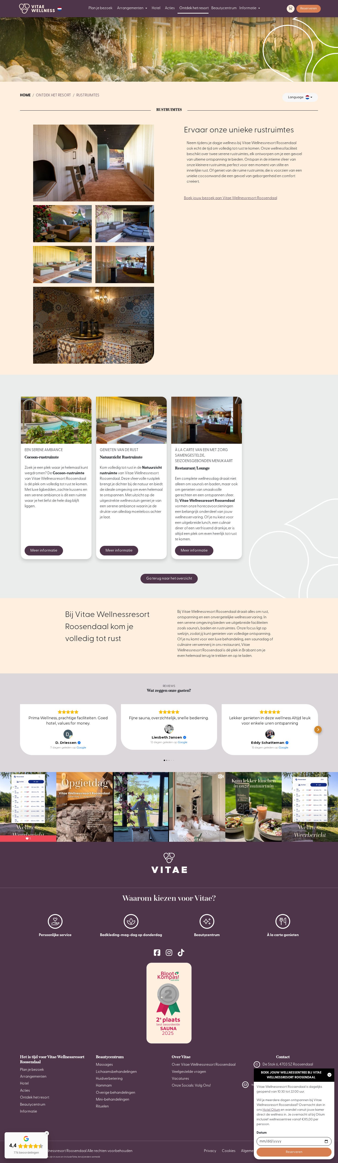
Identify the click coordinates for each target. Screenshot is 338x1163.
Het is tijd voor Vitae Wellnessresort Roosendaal (52, 1059)
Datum (262, 1133)
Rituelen (102, 1106)
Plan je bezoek (100, 8)
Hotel (156, 8)
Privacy (210, 1151)
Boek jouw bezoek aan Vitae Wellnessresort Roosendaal (230, 198)
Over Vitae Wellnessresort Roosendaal (203, 1065)
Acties (170, 8)
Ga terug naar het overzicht (169, 578)
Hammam (104, 1086)
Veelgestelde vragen (189, 1072)
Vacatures (180, 1079)
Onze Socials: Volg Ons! (191, 1086)
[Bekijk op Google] (68, 734)
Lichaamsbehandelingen (116, 1072)
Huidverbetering (109, 1079)
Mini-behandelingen (112, 1100)
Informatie (247, 8)
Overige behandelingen (115, 1093)
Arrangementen (130, 8)
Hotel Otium (271, 1110)
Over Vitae (181, 1056)
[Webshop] (291, 9)
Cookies (228, 1151)
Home (25, 95)
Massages (104, 1065)
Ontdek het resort (194, 8)
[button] (59, 9)
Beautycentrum (224, 8)
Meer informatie (43, 550)
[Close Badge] (46, 1133)
